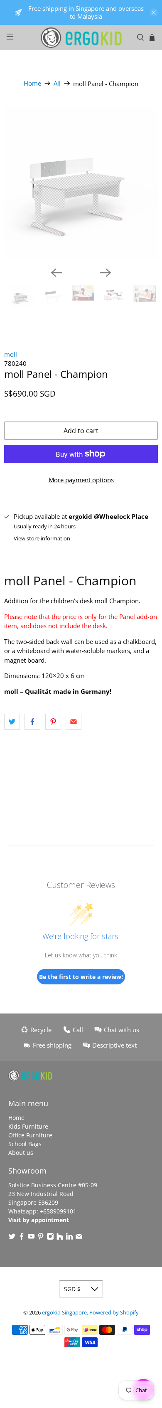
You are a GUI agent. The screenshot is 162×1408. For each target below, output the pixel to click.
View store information (42, 538)
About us (20, 1152)
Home (32, 83)
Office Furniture (30, 1135)
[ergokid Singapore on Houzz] (60, 1238)
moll (10, 354)
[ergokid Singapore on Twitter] (12, 1238)
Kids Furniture (28, 1126)
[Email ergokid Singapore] (79, 1238)
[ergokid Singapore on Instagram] (50, 1238)
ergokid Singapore (64, 1312)
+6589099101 (58, 1211)
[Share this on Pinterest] (53, 722)
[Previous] (56, 272)
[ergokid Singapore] (81, 37)
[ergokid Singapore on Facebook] (21, 1238)
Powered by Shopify (114, 1312)
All (57, 83)
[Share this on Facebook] (32, 722)
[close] (154, 12)
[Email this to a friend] (73, 722)
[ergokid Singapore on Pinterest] (40, 1238)
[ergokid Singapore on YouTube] (31, 1238)
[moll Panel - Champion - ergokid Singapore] (81, 183)
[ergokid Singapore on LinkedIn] (69, 1238)
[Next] (105, 272)
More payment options (81, 480)
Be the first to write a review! (81, 977)
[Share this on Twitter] (12, 722)
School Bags (25, 1144)
